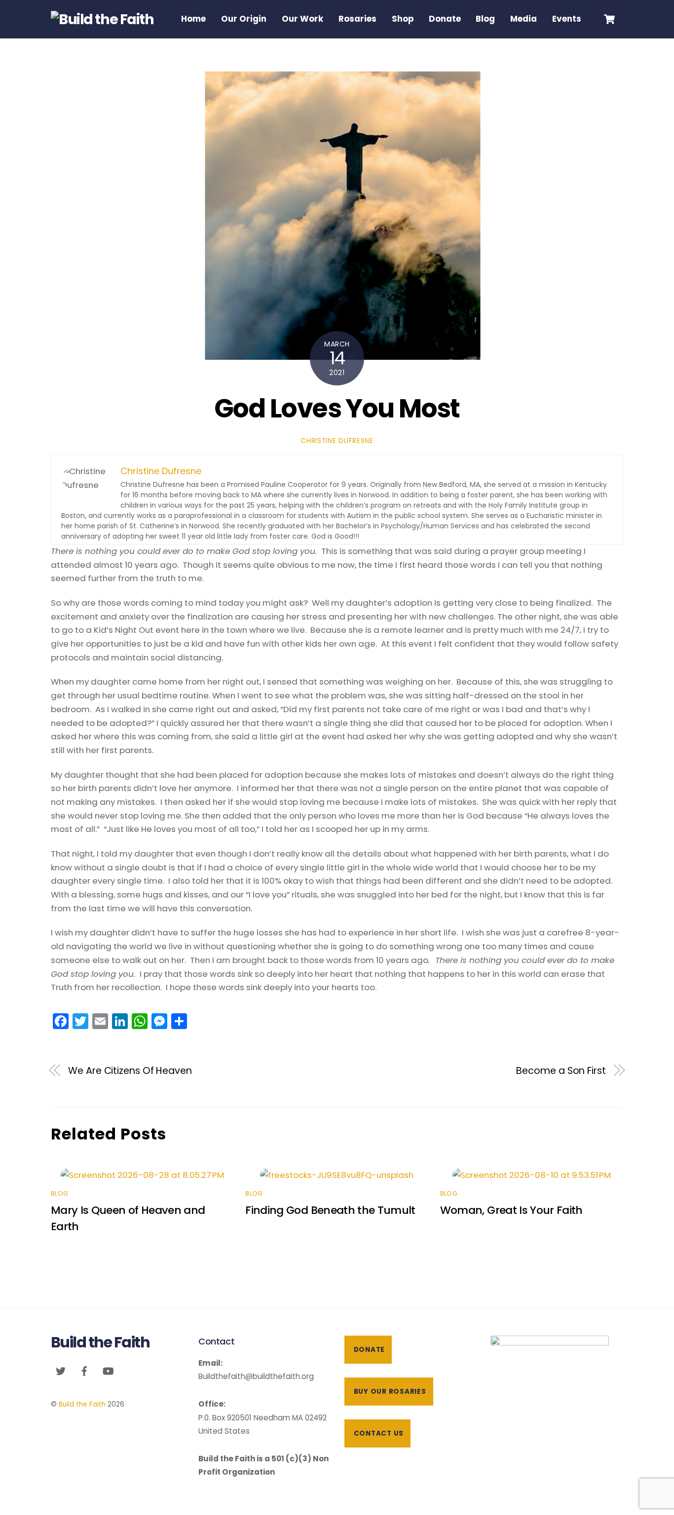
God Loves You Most (337, 408)
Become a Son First (560, 1070)
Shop (402, 19)
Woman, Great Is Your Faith (511, 1210)
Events (566, 19)
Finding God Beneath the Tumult (330, 1210)
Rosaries (357, 19)
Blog (485, 19)
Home (193, 19)
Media (523, 19)
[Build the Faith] (102, 19)
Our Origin (243, 19)
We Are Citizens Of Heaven (130, 1070)
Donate (445, 19)
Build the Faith (82, 1404)
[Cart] (609, 19)
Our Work (302, 19)
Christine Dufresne (336, 441)
